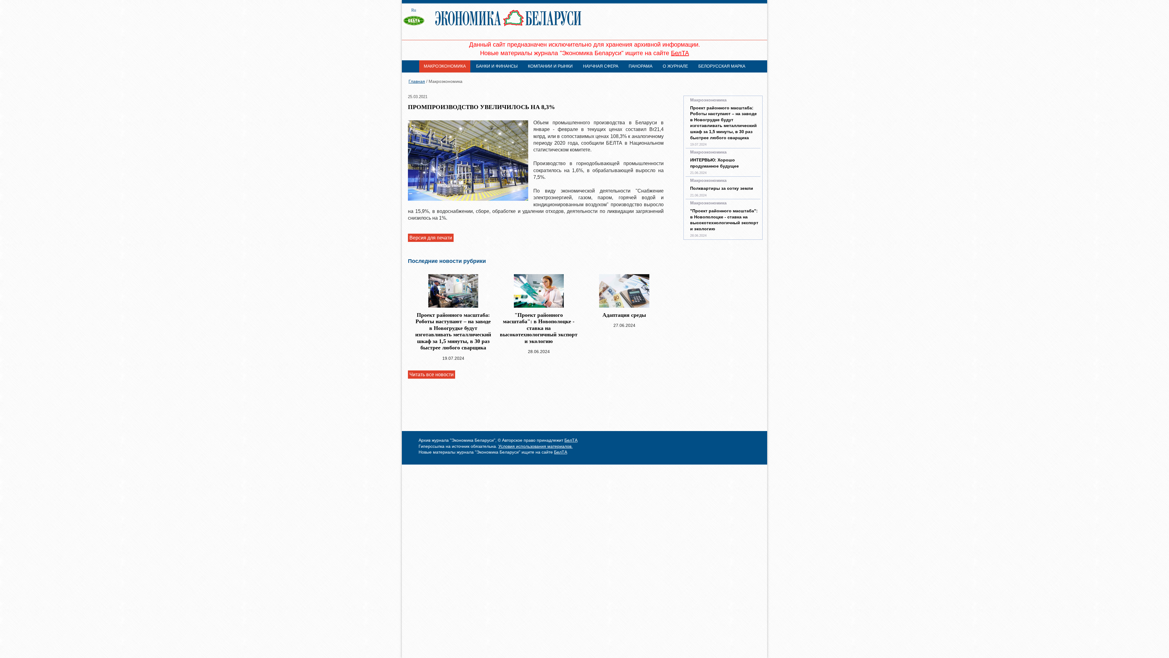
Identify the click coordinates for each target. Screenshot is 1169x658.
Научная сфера (600, 66)
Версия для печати (430, 237)
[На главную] (416, 26)
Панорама (640, 66)
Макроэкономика (445, 66)
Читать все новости (431, 374)
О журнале (675, 66)
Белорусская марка (721, 66)
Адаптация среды (624, 315)
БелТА (680, 53)
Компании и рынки (550, 66)
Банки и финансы (497, 66)
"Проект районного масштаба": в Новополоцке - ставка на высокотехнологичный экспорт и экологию (538, 328)
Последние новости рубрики (447, 261)
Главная (417, 81)
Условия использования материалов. (535, 446)
